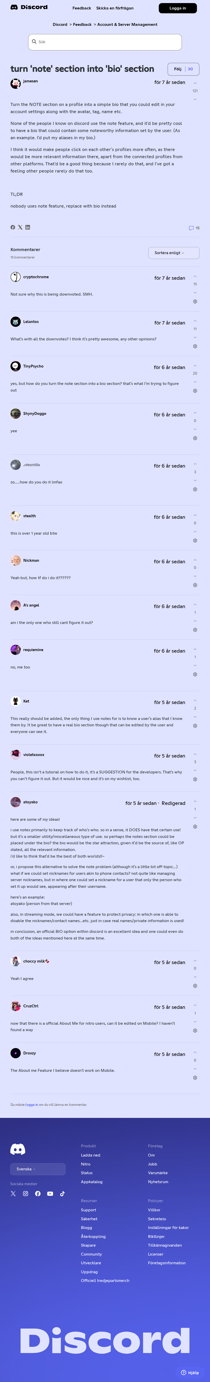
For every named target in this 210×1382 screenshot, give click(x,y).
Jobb (152, 1164)
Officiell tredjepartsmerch (105, 1281)
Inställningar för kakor (168, 1228)
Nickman (31, 561)
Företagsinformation (167, 1263)
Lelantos (31, 322)
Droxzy (29, 1053)
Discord (60, 25)
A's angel (31, 605)
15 (197, 228)
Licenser (155, 1254)
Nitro (85, 1164)
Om (151, 1155)
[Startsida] (28, 9)
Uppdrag (89, 1272)
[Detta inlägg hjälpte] (195, 83)
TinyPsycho (33, 366)
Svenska (25, 1169)
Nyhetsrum (158, 1182)
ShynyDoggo (34, 414)
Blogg (86, 1228)
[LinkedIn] (27, 227)
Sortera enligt (168, 253)
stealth (29, 516)
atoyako (30, 802)
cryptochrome (36, 277)
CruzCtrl (30, 1006)
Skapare (88, 1245)
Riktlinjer (156, 1237)
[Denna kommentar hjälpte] (195, 276)
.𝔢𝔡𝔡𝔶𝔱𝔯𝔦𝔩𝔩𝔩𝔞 (31, 465)
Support (88, 1210)
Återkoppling (93, 1237)
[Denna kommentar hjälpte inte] (195, 292)
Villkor (154, 1210)
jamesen (30, 81)
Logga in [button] (178, 8)
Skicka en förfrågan (115, 8)
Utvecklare (91, 1263)
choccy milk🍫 (36, 961)
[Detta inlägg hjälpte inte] (195, 99)
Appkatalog (92, 1182)
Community (91, 1254)
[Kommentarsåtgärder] (195, 301)
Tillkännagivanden (165, 1245)
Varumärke (158, 1173)
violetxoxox (33, 755)
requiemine (33, 650)
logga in (31, 1105)
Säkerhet (89, 1219)
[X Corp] (20, 227)
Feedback (81, 8)
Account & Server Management (127, 25)
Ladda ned (90, 1155)
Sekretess (157, 1219)
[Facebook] (12, 227)
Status (86, 1173)
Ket (26, 701)
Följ (177, 69)
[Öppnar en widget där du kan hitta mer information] (190, 1373)
